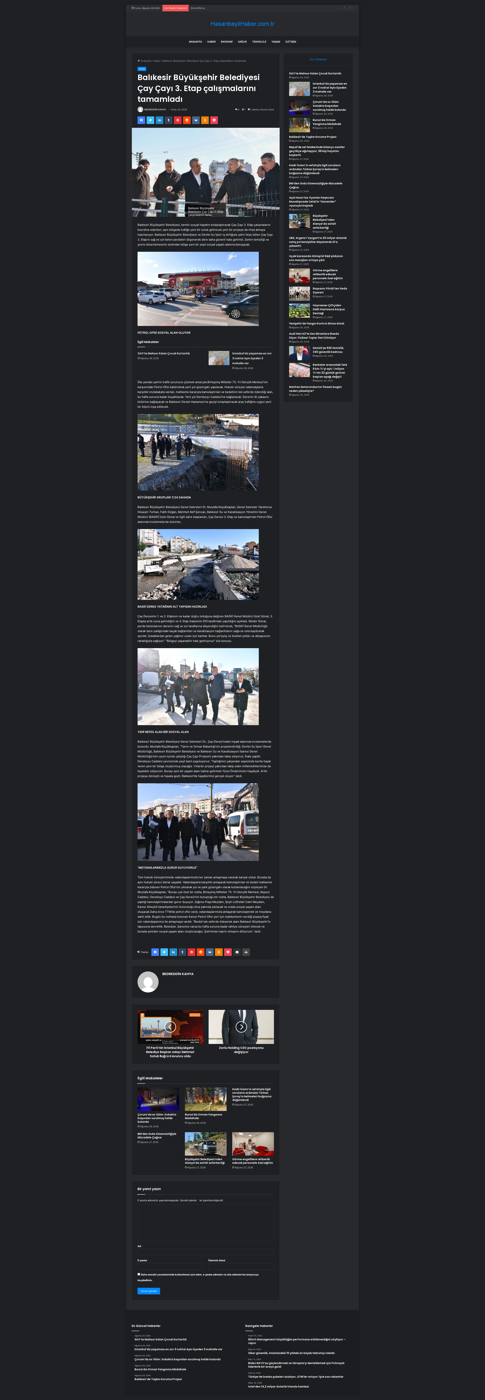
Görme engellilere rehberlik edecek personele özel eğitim (252, 1161)
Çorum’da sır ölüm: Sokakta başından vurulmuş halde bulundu (227, 7)
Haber (211, 41)
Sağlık (242, 41)
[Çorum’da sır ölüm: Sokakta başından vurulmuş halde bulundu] (158, 1099)
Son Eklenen (318, 59)
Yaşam (275, 41)
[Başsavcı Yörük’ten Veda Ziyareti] (299, 294)
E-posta (143, 1260)
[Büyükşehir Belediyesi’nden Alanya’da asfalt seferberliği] (206, 1144)
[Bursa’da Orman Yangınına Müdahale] (206, 1099)
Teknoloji (259, 41)
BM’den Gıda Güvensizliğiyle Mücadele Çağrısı (157, 1135)
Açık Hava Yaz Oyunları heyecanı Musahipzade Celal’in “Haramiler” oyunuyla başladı (312, 201)
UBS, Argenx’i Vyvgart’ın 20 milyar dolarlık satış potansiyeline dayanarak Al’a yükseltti (318, 242)
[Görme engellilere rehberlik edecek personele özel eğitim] (253, 1144)
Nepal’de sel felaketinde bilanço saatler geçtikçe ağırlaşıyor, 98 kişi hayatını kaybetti (317, 151)
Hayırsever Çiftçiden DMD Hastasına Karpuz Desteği (329, 309)
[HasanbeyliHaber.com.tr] (242, 23)
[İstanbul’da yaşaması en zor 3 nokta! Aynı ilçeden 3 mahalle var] (219, 358)
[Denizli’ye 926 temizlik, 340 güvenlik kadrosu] (299, 353)
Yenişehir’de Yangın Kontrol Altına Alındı (316, 323)
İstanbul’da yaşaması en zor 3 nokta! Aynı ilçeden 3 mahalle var (252, 358)
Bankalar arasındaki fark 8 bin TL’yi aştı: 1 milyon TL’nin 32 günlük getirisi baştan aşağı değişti (330, 371)
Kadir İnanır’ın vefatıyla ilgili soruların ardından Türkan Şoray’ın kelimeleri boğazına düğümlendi (251, 1094)
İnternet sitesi (216, 1260)
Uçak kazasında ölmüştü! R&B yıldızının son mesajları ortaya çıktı (316, 258)
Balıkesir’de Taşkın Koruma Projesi (312, 137)
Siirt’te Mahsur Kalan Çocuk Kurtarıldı (164, 353)
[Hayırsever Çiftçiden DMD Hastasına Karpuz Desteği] (299, 310)
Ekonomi (227, 41)
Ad (140, 1246)
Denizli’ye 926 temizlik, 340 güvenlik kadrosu (328, 350)
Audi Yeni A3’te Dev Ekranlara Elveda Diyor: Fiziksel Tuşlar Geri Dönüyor (314, 336)
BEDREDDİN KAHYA (155, 109)
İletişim (291, 41)
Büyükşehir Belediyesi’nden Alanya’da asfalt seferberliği (205, 1161)
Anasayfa (195, 41)
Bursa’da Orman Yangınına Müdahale (203, 1116)
